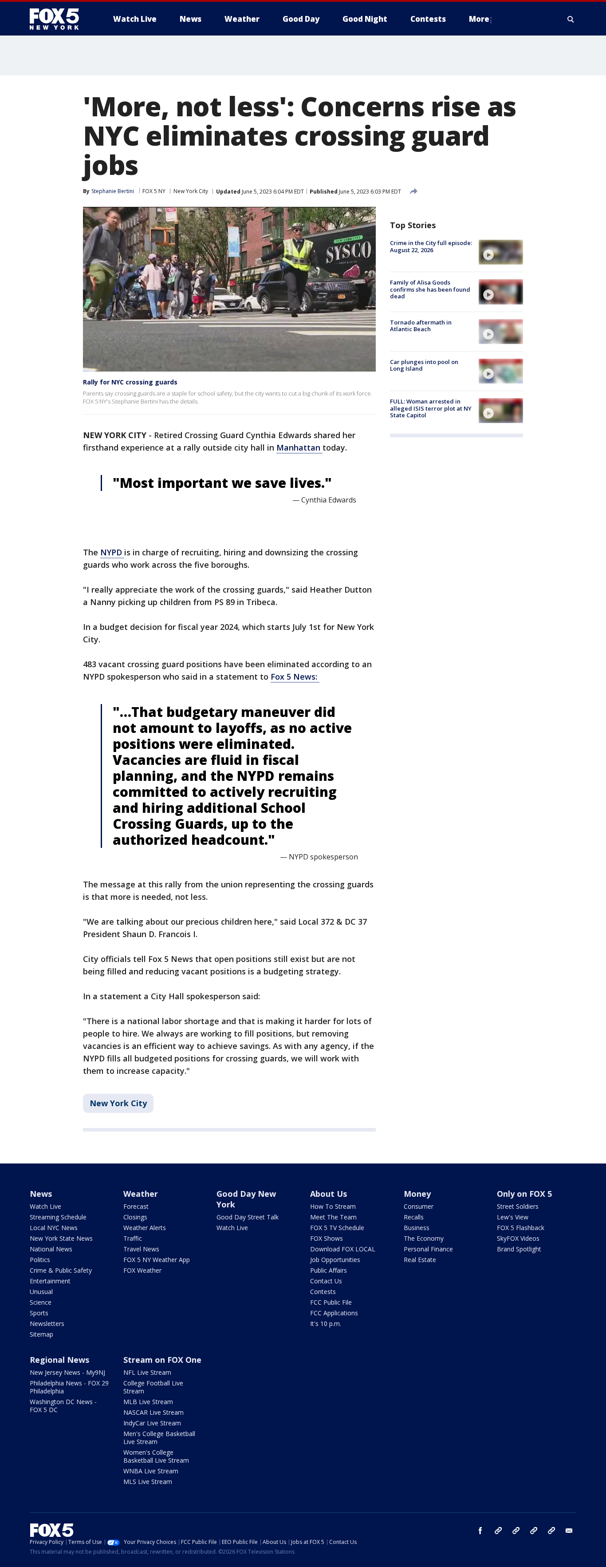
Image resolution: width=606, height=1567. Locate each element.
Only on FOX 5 (524, 1193)
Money (417, 1193)
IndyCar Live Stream (152, 1423)
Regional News (59, 1359)
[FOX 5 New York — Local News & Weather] (59, 19)
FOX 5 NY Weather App (156, 1259)
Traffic (132, 1238)
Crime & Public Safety (61, 1270)
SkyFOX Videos (518, 1238)
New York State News (61, 1238)
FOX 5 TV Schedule (337, 1227)
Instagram (498, 1530)
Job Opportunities (335, 1259)
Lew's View (512, 1217)
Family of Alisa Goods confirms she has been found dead (430, 289)
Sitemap (41, 1334)
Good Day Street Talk (247, 1217)
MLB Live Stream (148, 1401)
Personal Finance (428, 1249)
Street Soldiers (518, 1206)
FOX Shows (326, 1238)
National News (51, 1249)
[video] (501, 252)
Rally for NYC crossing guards (130, 382)
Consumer (418, 1206)
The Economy (424, 1238)
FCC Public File (331, 1302)
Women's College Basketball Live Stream (156, 1456)
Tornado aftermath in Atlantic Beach (421, 325)
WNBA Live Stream (150, 1471)
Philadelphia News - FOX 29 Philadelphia (69, 1387)
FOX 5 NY (153, 191)
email (569, 1530)
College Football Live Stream (153, 1387)
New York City (190, 191)
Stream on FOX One (162, 1359)
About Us (328, 1193)
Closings (135, 1217)
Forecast (136, 1206)
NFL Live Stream (147, 1372)
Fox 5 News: (295, 676)
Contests (323, 1291)
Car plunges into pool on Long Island (424, 365)
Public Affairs (328, 1270)
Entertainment (50, 1281)
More (479, 19)
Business (416, 1227)
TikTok (516, 1530)
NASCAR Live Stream (153, 1412)
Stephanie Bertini (112, 191)
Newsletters (47, 1323)
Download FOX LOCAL (342, 1249)
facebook (480, 1530)
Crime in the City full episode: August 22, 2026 (431, 246)
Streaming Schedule (58, 1217)
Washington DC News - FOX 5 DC (63, 1405)
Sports (39, 1313)
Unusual (41, 1291)
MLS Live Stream (147, 1481)
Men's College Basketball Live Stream (159, 1437)
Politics (40, 1259)
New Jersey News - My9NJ (67, 1372)
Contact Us (326, 1281)
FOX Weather (142, 1270)
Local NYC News (54, 1227)
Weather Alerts (144, 1227)
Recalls (414, 1217)
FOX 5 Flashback (520, 1227)
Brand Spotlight (519, 1249)
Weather (140, 1193)
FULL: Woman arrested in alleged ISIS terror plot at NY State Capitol (431, 408)
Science (40, 1302)
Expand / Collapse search (571, 19)
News (41, 1193)
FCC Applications (334, 1313)
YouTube (534, 1530)
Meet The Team (333, 1217)
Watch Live (45, 1206)
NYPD (112, 552)
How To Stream (333, 1206)
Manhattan (299, 447)
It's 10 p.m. (325, 1323)
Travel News (141, 1249)
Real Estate (420, 1259)
